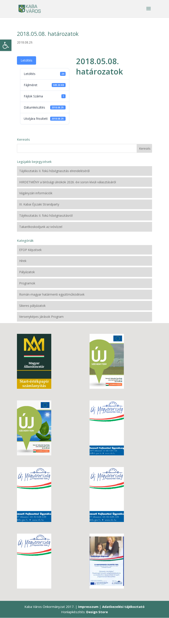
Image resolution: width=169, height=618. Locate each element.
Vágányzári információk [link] (35, 193)
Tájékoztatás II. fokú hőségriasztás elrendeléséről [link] (54, 171)
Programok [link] (27, 283)
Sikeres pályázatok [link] (32, 306)
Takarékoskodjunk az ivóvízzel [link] (40, 227)
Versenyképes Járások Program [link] (41, 316)
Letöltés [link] (26, 60)
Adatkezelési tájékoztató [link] (123, 606)
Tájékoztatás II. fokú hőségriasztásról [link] (46, 215)
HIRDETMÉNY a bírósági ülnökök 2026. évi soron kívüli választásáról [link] (67, 182)
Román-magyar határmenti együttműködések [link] (51, 294)
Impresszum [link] (88, 606)
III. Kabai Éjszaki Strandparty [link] (39, 204)
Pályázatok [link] (27, 272)
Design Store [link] (97, 612)
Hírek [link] (22, 261)
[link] (5, 45)
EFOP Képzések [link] (30, 250)
